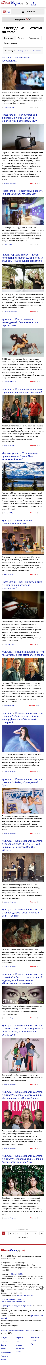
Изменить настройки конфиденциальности (17, 1330)
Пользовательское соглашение (13, 1302)
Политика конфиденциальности (13, 1299)
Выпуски (4, 1338)
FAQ (17, 1341)
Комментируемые (11, 43)
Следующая (22, 1237)
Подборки (4, 1341)
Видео (3, 1360)
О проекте (19, 1338)
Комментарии (6, 1352)
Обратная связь (36, 1344)
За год (20, 51)
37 (39, 705)
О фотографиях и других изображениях (16, 1306)
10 (35, 1233)
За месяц (27, 51)
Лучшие (21, 38)
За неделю (37, 51)
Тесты (3, 1349)
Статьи (3, 1345)
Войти (33, 5)
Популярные (34, 38)
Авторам (19, 1345)
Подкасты (4, 1356)
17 (42, 1233)
